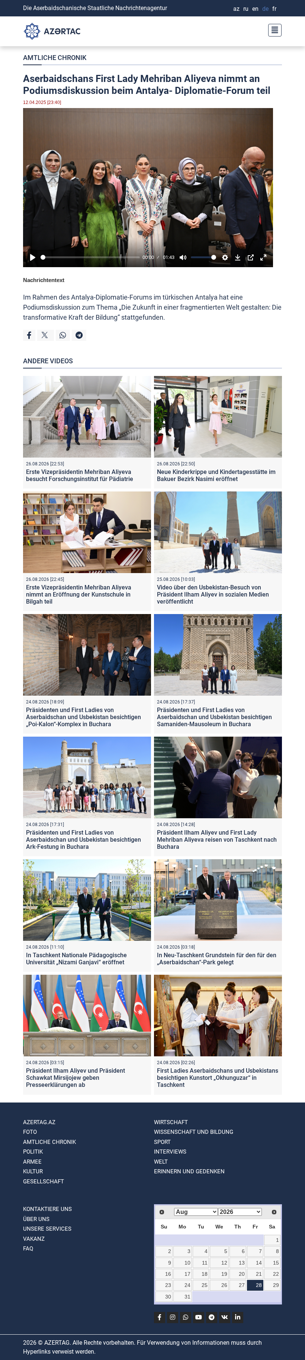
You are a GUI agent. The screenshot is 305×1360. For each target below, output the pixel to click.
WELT (161, 1161)
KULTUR (33, 1171)
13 (242, 1263)
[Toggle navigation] (272, 29)
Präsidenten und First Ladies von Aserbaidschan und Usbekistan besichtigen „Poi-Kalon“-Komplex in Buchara (83, 717)
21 (259, 1274)
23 (168, 1285)
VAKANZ (34, 1239)
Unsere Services (47, 1228)
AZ (236, 8)
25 (205, 1285)
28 (259, 1285)
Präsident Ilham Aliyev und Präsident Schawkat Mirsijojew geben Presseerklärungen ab (75, 1077)
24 (187, 1285)
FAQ (28, 1248)
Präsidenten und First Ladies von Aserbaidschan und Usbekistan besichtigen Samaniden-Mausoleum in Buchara (214, 717)
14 (259, 1263)
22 (276, 1274)
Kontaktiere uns (47, 1209)
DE (265, 8)
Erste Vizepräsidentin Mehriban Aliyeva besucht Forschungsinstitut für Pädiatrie (79, 475)
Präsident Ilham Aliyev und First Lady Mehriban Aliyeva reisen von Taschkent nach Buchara (217, 839)
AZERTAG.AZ (39, 1122)
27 (242, 1285)
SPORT (162, 1142)
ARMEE (32, 1161)
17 (187, 1274)
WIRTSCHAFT (171, 1122)
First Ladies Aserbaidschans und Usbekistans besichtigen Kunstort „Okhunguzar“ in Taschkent (217, 1077)
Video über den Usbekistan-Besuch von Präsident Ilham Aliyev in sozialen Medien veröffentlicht (213, 594)
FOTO (30, 1132)
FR (274, 8)
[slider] (90, 257)
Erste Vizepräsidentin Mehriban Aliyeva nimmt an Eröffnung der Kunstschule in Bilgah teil (78, 594)
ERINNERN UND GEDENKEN (189, 1171)
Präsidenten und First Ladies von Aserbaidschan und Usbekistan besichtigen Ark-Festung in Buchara (83, 839)
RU (245, 8)
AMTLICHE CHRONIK (54, 57)
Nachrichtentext (43, 280)
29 (276, 1285)
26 (224, 1285)
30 (168, 1297)
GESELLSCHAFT (43, 1181)
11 (205, 1263)
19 (224, 1274)
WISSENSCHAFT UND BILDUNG (193, 1132)
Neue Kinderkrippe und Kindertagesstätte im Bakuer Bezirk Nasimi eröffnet (216, 475)
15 (276, 1263)
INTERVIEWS (170, 1151)
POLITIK (33, 1151)
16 (168, 1274)
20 (242, 1274)
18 (205, 1274)
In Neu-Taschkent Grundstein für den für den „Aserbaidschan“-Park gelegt (216, 959)
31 (187, 1297)
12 (224, 1263)
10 (187, 1263)
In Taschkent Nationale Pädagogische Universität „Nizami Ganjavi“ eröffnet (76, 959)
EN (255, 8)
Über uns (36, 1219)
